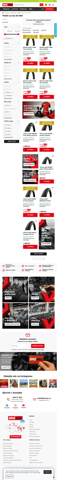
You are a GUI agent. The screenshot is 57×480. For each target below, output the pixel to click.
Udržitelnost (32, 432)
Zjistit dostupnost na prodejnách (28, 54)
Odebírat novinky (37, 346)
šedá (8, 112)
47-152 (8, 125)
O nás (30, 420)
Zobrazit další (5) (8, 98)
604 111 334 (17, 397)
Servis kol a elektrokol (35, 448)
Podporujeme (33, 434)
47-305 (9, 134)
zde (39, 472)
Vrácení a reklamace (8, 455)
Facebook (7, 408)
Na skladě (9, 38)
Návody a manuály (34, 453)
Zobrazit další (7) (8, 78)
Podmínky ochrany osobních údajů (12, 460)
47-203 (9, 128)
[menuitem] (6, 9)
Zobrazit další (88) (8, 137)
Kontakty (31, 422)
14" (8, 73)
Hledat (41, 4)
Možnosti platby (7, 446)
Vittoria (9, 92)
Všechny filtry (12, 141)
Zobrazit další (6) (8, 59)
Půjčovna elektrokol (34, 451)
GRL (8, 56)
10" (8, 66)
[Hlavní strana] (3, 12)
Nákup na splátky (7, 448)
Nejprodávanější (26, 32)
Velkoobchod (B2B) (34, 429)
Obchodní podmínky (8, 458)
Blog (30, 458)
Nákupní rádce (33, 455)
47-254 (9, 131)
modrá (8, 115)
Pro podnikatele (33, 460)
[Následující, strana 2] (43, 258)
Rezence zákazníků (34, 436)
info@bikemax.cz (44, 398)
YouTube (23, 407)
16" (8, 76)
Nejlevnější (36, 30)
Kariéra (31, 424)
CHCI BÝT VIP (6, 367)
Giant (8, 53)
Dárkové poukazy (7, 453)
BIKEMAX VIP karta (34, 443)
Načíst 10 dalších (38, 254)
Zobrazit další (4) (8, 118)
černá (9, 105)
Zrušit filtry (5, 22)
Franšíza (31, 427)
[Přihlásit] (46, 4)
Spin (8, 86)
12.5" (8, 70)
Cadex (8, 47)
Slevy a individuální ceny (35, 446)
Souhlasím (47, 472)
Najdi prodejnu (15, 437)
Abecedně (36, 32)
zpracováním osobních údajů (36, 349)
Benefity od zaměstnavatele (10, 451)
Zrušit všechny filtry (38, 24)
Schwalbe (9, 95)
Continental (10, 50)
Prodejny (50, 9)
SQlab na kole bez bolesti (36, 462)
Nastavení (9, 476)
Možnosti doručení (8, 443)
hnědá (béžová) (11, 109)
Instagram (15, 408)
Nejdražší (43, 30)
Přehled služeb (7, 462)
